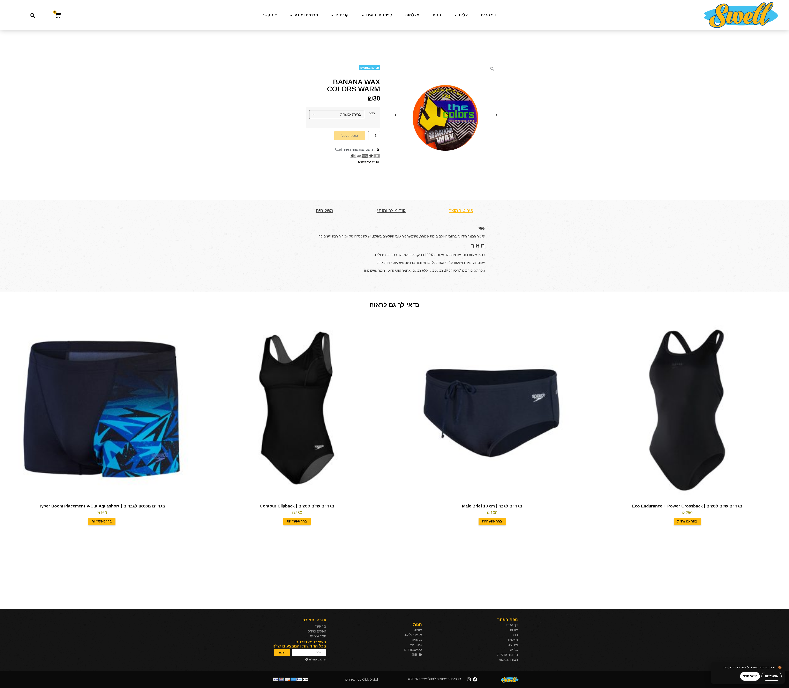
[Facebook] (475, 679)
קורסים (342, 15)
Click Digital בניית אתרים (361, 679)
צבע (372, 113)
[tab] (461, 210)
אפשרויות (771, 676)
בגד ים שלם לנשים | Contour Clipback (297, 506)
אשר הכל (750, 676)
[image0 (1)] (445, 115)
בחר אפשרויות (687, 521)
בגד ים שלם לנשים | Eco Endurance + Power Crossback (687, 506)
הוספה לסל (349, 135)
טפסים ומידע (306, 15)
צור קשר (269, 15)
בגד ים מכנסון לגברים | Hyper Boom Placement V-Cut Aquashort (101, 506)
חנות (437, 15)
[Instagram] (469, 679)
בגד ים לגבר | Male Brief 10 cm (492, 506)
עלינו (463, 15)
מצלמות (412, 15)
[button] (32, 15)
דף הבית (488, 15)
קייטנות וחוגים (379, 15)
